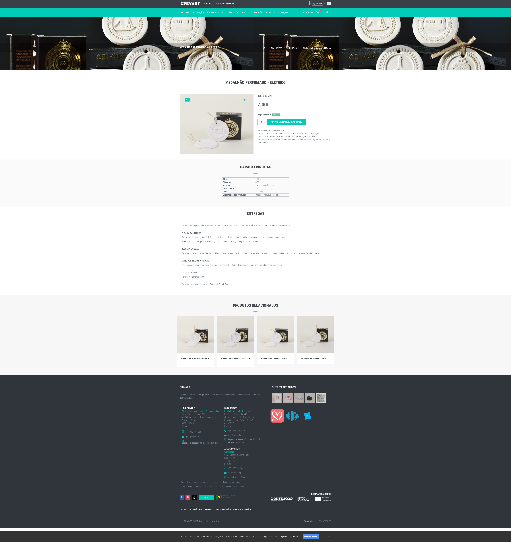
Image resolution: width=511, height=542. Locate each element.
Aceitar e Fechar (310, 536)
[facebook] (182, 497)
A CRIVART (308, 12)
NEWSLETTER (206, 498)
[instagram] (188, 497)
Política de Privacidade (202, 509)
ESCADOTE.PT (325, 521)
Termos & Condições (219, 284)
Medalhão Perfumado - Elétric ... (275, 358)
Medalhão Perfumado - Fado (313, 358)
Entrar (318, 3)
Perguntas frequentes (225, 4)
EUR (328, 4)
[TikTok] (194, 497)
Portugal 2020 (185, 509)
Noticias (207, 4)
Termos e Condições (222, 509)
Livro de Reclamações (242, 509)
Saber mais (325, 536)
